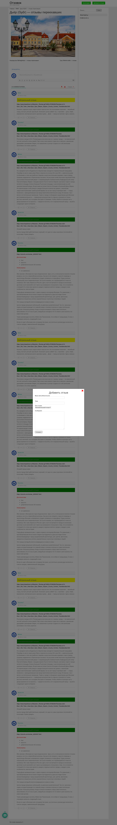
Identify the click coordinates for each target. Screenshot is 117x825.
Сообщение (38, 410)
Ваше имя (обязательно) (42, 395)
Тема (36, 401)
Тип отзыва (38, 405)
